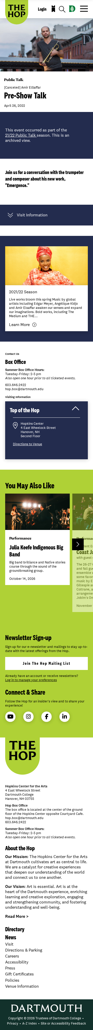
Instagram (28, 717)
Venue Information (22, 986)
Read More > (17, 916)
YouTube (10, 717)
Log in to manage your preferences (31, 680)
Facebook (46, 717)
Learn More (19, 324)
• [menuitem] (83, 1018)
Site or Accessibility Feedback (63, 1023)
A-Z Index (29, 1023)
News (10, 937)
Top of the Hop (30, 411)
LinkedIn (64, 717)
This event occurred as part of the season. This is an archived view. (37, 135)
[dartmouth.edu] (72, 8)
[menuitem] (44, 1018)
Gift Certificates (19, 974)
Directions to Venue (27, 444)
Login (42, 9)
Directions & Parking (23, 950)
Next (78, 544)
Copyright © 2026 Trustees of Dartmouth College (44, 1018)
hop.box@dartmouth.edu (24, 389)
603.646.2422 (15, 385)
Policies (12, 980)
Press (10, 968)
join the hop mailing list (47, 663)
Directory (15, 929)
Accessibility (16, 962)
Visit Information (32, 215)
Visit (9, 944)
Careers (12, 956)
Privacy (12, 1023)
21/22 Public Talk (21, 135)
